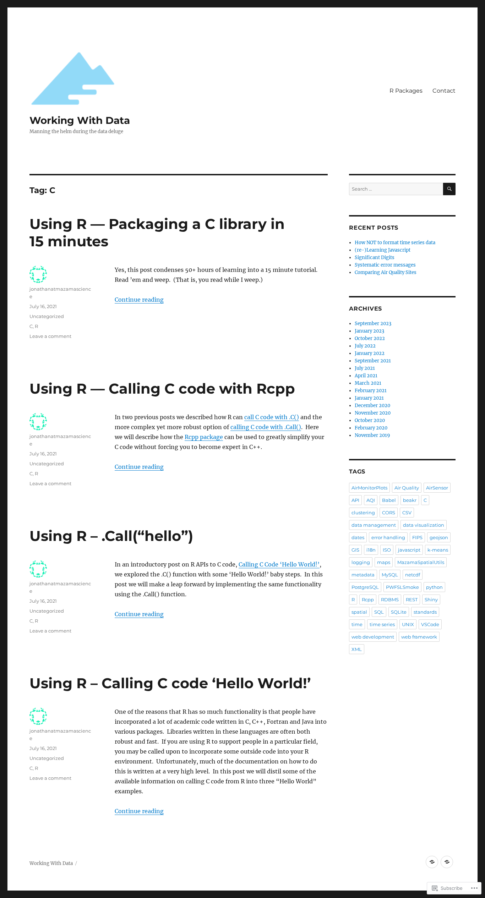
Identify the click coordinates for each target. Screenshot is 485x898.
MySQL (390, 574)
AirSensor (437, 488)
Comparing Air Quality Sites (385, 272)
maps (383, 562)
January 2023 (369, 331)
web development (373, 637)
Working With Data (79, 120)
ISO (387, 550)
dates (358, 537)
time (357, 624)
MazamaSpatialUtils (420, 562)
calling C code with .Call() (265, 427)
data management (374, 525)
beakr (409, 500)
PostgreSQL (365, 587)
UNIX (408, 624)
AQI (370, 500)
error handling (388, 537)
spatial (359, 612)
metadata (363, 574)
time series (382, 624)
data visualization (423, 525)
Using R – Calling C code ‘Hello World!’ (170, 683)
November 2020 (373, 413)
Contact (444, 90)
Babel (389, 500)
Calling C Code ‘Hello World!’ (279, 564)
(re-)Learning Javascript (382, 250)
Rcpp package (204, 436)
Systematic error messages (385, 265)
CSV (407, 512)
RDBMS (390, 599)
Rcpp (368, 599)
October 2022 (370, 338)
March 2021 (368, 383)
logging (361, 562)
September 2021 (373, 361)
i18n (371, 550)
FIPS (417, 537)
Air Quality (406, 488)
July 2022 (365, 346)
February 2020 (371, 428)
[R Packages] (432, 862)
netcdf (412, 574)
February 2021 (371, 391)
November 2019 (372, 435)
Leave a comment (50, 336)
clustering (363, 512)
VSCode (430, 624)
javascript (409, 550)
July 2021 (365, 368)
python (434, 587)
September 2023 (373, 324)
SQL (379, 612)
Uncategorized (46, 316)
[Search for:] (396, 189)
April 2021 (366, 376)
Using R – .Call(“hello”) (111, 535)
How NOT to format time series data (395, 243)
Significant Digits (374, 257)
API (355, 500)
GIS (355, 550)
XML (357, 649)
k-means (437, 550)
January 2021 (369, 398)
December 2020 (372, 406)
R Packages (406, 90)
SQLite (399, 612)
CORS (388, 512)
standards (425, 612)
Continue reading (139, 299)
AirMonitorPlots (369, 488)
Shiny (431, 599)
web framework (419, 637)
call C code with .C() (271, 417)
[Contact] (447, 862)
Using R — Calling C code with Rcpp (162, 388)
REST (412, 599)
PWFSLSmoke (402, 587)
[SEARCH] (449, 189)
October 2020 (370, 420)
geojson (439, 537)
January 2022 (370, 353)
